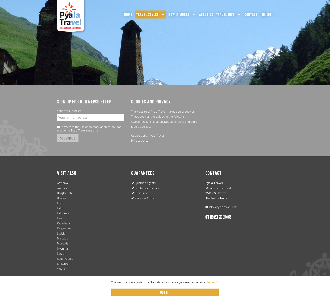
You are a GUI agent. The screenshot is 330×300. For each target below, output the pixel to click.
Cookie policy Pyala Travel (147, 135)
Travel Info (225, 14)
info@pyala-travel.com (223, 207)
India (60, 208)
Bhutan (61, 198)
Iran (59, 218)
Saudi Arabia (65, 258)
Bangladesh (64, 193)
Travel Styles (147, 14)
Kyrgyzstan (64, 228)
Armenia (62, 183)
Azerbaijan (63, 188)
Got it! (165, 292)
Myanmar (63, 248)
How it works (179, 14)
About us (206, 14)
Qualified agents (145, 183)
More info (213, 282)
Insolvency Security (146, 188)
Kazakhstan (64, 223)
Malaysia (62, 238)
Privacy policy (139, 140)
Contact (251, 14)
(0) (268, 14)
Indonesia (63, 213)
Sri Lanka (63, 263)
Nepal (61, 253)
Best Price (141, 193)
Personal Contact (145, 198)
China (60, 203)
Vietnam (62, 268)
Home (128, 14)
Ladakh (61, 233)
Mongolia (62, 243)
